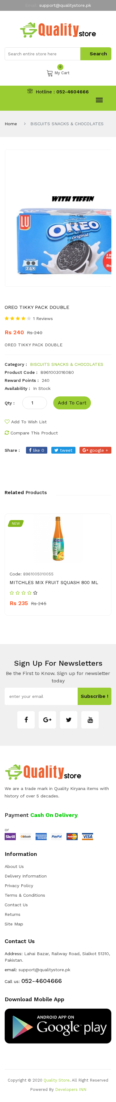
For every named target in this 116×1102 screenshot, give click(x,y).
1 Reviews (43, 318)
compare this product (34, 432)
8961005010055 (38, 574)
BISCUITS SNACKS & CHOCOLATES (66, 364)
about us (14, 866)
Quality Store (57, 1080)
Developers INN (70, 1089)
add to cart (72, 403)
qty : (10, 402)
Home (11, 123)
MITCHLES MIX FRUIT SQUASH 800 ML (54, 582)
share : (12, 450)
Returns (12, 914)
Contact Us (16, 904)
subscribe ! (94, 696)
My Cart (62, 72)
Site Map (14, 923)
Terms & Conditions (25, 895)
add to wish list (29, 421)
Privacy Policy (19, 885)
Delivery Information (26, 875)
